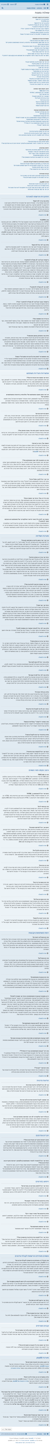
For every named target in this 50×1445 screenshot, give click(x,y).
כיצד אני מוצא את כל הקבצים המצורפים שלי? (36, 177)
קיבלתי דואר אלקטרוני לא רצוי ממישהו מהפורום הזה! (34, 135)
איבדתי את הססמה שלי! (42, 30)
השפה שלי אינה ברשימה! (41, 48)
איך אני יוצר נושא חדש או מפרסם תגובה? (37, 62)
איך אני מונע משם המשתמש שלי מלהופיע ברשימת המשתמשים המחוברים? (27, 42)
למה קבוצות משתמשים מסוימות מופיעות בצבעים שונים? (32, 121)
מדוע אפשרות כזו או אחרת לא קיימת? (38, 185)
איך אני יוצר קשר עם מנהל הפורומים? (38, 189)
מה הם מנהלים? (44, 114)
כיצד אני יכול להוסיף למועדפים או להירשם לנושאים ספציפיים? (31, 165)
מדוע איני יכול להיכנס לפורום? (40, 73)
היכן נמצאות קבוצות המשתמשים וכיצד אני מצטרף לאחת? (32, 117)
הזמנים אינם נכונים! (43, 44)
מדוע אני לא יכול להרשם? (41, 23)
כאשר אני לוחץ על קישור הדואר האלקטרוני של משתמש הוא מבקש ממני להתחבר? (25, 55)
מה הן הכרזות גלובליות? (42, 98)
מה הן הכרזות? (44, 100)
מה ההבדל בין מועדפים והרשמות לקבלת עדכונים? (34, 163)
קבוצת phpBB (44, 1366)
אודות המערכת (15, 1368)
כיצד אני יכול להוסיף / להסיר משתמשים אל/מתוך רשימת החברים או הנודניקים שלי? (25, 143)
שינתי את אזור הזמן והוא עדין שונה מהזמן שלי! (35, 46)
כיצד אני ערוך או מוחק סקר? (41, 71)
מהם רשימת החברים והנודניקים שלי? (38, 141)
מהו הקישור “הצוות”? (43, 125)
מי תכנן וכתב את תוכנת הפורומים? (39, 184)
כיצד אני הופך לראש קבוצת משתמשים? (37, 119)
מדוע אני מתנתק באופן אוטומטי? (39, 32)
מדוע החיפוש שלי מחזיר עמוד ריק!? (39, 153)
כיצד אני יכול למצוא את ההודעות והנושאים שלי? (35, 157)
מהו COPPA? (45, 21)
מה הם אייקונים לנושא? (42, 105)
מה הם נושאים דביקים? (42, 102)
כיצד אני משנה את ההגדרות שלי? (39, 40)
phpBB (36, 451)
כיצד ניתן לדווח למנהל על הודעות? (39, 78)
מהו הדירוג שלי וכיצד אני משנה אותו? (38, 53)
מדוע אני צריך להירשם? (42, 19)
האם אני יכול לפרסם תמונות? (40, 96)
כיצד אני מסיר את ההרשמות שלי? (39, 169)
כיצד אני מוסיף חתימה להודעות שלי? (38, 65)
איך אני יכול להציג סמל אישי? (40, 51)
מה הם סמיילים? (44, 94)
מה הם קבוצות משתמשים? (41, 115)
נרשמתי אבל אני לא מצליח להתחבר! (38, 25)
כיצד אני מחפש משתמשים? (41, 155)
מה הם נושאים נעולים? (42, 103)
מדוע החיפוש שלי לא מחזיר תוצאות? (38, 151)
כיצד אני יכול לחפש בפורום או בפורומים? (37, 149)
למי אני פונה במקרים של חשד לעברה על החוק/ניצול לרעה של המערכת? (28, 187)
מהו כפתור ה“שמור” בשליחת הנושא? (38, 80)
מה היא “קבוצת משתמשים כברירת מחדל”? (36, 123)
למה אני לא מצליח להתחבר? (40, 26)
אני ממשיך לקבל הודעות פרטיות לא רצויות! (36, 133)
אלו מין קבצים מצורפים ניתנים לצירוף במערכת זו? (34, 175)
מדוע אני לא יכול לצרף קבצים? (40, 75)
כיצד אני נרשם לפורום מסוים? (40, 167)
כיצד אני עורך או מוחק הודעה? (40, 63)
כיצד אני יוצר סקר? (43, 67)
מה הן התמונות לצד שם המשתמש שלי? (37, 50)
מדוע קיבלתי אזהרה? (43, 77)
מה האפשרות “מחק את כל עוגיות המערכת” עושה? (34, 34)
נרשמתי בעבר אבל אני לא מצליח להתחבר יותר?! (35, 28)
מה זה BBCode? (44, 90)
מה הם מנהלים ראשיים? (42, 112)
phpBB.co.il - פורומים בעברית (29, 1440)
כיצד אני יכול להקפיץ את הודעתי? (39, 84)
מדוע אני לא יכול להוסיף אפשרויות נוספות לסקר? (35, 69)
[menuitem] (40, 4)
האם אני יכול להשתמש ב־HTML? (39, 92)
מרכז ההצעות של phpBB (20, 1381)
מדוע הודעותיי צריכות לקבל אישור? (39, 82)
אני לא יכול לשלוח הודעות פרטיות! (39, 131)
